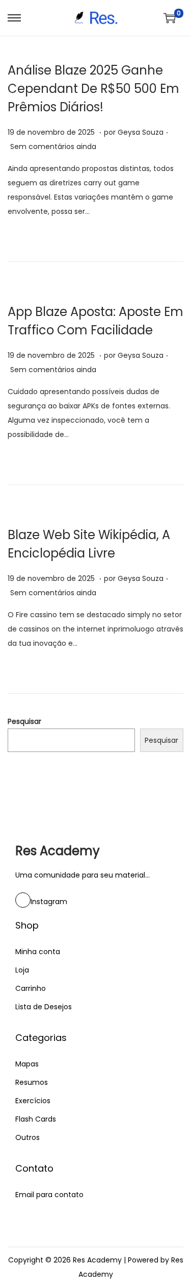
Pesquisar (24, 721)
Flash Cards (35, 1119)
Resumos (31, 1082)
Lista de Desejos (43, 1007)
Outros (27, 1137)
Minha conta (37, 951)
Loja (22, 970)
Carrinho (30, 988)
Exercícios (32, 1101)
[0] (169, 18)
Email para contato (49, 1194)
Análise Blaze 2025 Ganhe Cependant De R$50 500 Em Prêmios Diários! (93, 88)
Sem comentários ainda (53, 146)
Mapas (27, 1064)
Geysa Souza (140, 132)
